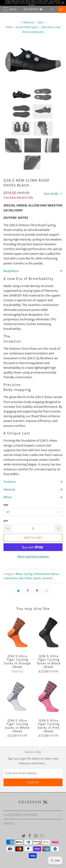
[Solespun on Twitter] (23, 836)
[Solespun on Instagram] (36, 836)
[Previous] (6, 60)
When (8, 497)
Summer (47, 578)
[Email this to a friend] (46, 590)
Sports (37, 578)
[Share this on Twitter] (18, 590)
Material (9, 489)
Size (6, 504)
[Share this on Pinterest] (37, 590)
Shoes (28, 578)
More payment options (33, 556)
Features (10, 482)
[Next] (59, 60)
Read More (11, 271)
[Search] (54, 9)
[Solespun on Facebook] (29, 836)
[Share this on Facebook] (28, 590)
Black (19, 574)
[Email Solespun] (42, 836)
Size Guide (51, 194)
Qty (6, 520)
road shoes (10, 578)
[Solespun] (33, 9)
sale (20, 578)
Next (41, 22)
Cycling (28, 574)
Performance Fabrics (46, 574)
